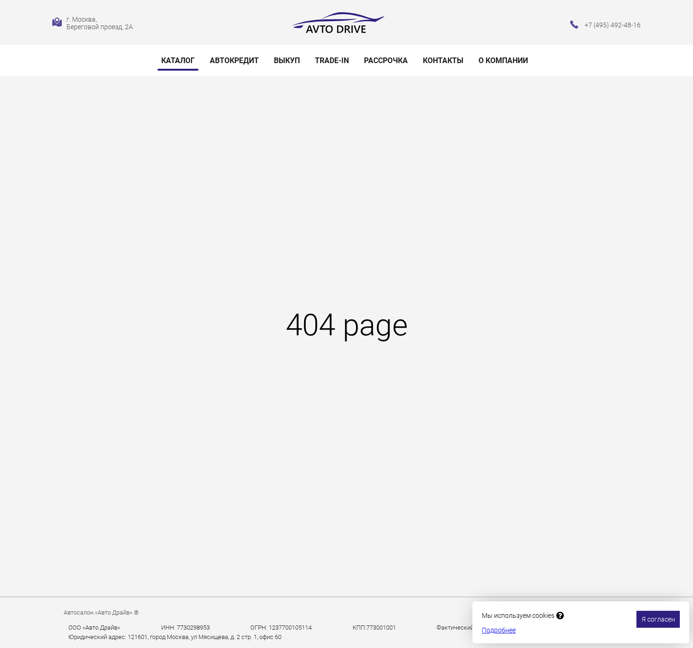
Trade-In (332, 60)
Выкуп (287, 60)
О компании (503, 60)
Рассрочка (386, 60)
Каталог (178, 60)
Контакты (443, 60)
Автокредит (234, 60)
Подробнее (499, 630)
